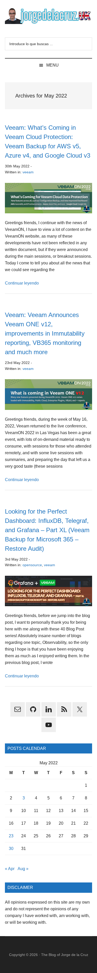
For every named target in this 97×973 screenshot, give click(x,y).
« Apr (9, 868)
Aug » (23, 868)
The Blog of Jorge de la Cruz (64, 955)
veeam (28, 172)
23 (11, 836)
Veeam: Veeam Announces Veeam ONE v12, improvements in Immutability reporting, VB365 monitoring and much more (45, 333)
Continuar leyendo (22, 283)
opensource (32, 565)
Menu (52, 65)
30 (11, 848)
